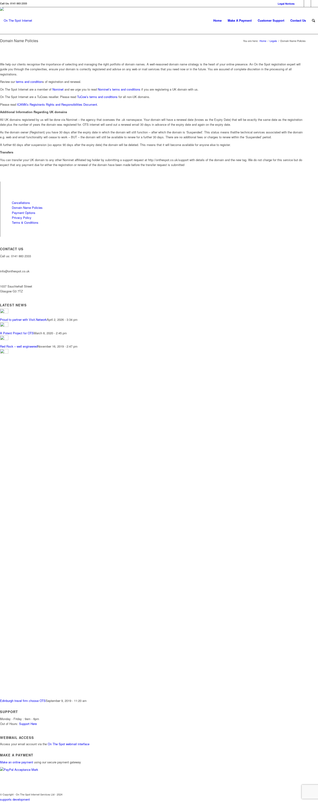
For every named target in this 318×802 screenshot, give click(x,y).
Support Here (28, 723)
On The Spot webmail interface (68, 744)
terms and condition (29, 81)
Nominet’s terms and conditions (119, 89)
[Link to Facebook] (300, 3)
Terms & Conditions (25, 222)
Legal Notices (286, 3)
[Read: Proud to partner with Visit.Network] (4, 312)
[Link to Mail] (314, 3)
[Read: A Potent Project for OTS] (4, 325)
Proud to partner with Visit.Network (23, 319)
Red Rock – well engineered (18, 346)
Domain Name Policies (27, 207)
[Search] (313, 20)
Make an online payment (17, 762)
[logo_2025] (16, 24)
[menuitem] (284, 3)
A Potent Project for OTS (17, 333)
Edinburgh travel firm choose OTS (23, 700)
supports (6, 799)
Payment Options (23, 212)
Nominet (58, 89)
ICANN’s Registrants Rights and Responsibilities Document (57, 104)
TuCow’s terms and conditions (97, 97)
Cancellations (21, 202)
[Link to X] (307, 3)
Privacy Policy (21, 217)
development (21, 799)
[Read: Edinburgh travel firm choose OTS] (4, 352)
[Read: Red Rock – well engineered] (4, 339)
